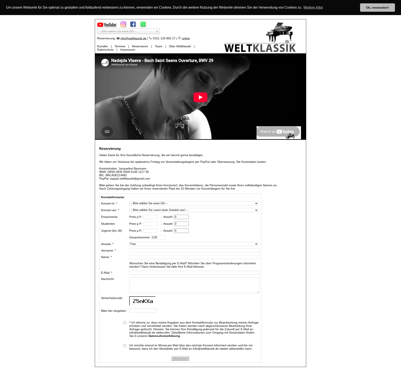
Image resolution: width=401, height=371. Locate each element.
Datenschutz (105, 49)
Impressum (127, 49)
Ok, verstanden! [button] (377, 7)
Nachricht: (107, 279)
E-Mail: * (106, 272)
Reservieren (140, 46)
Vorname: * (108, 250)
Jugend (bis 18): (112, 230)
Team (158, 46)
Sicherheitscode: (112, 298)
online (186, 38)
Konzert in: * (109, 203)
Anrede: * (107, 244)
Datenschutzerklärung (164, 336)
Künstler (102, 46)
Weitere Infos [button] (313, 7)
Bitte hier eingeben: (114, 310)
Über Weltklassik (180, 46)
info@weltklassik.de (133, 38)
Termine (120, 46)
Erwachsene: (109, 216)
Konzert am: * (110, 210)
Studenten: (108, 223)
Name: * (106, 257)
